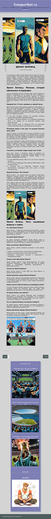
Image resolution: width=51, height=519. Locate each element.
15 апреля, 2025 (25, 63)
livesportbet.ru (25, 4)
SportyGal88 (6, 350)
